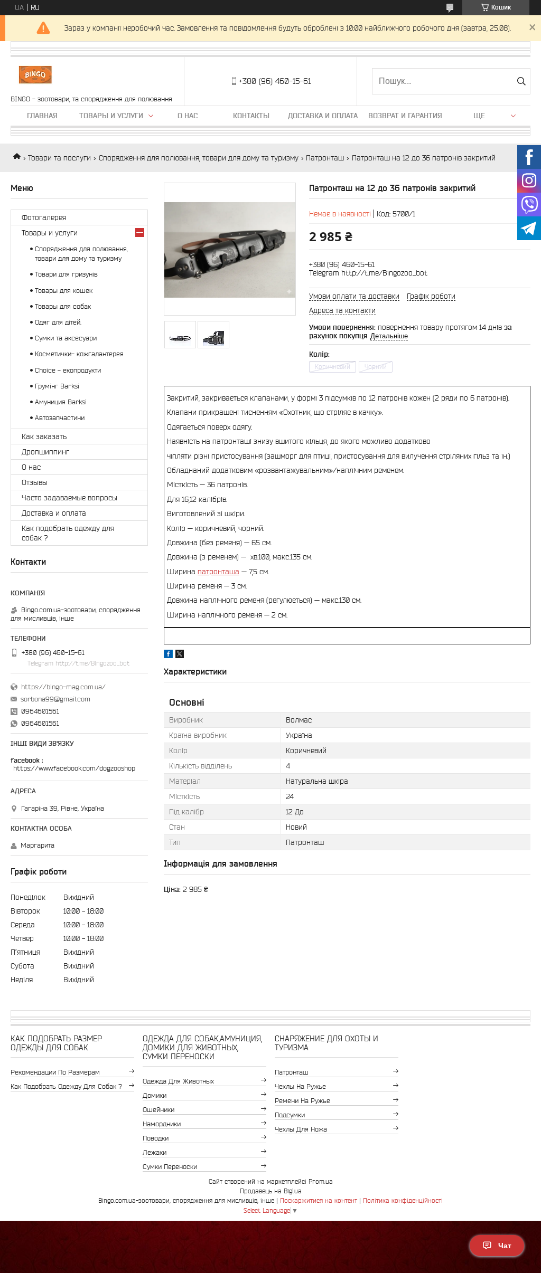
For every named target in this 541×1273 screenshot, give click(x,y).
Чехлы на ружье (300, 1086)
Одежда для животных (178, 1081)
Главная (42, 115)
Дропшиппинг (45, 452)
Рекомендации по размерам (55, 1072)
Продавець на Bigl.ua (271, 1191)
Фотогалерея (44, 217)
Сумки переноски (170, 1167)
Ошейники (158, 1110)
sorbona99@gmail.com (55, 699)
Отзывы (35, 482)
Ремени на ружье (302, 1101)
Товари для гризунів (66, 274)
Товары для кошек (63, 290)
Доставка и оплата (323, 115)
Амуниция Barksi (61, 402)
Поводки (156, 1138)
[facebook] (168, 655)
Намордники (162, 1124)
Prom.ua (321, 1181)
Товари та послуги (59, 158)
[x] (179, 655)
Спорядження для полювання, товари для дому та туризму (199, 158)
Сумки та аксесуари (66, 338)
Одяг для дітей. (58, 322)
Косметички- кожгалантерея (79, 354)
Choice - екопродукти (68, 370)
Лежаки (154, 1152)
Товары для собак (63, 306)
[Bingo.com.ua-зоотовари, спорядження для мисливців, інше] (35, 76)
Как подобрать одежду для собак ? (68, 533)
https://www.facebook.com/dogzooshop (74, 768)
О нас (188, 115)
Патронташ (325, 158)
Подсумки (290, 1115)
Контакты (251, 115)
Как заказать (44, 436)
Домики (154, 1095)
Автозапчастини (60, 418)
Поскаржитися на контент (318, 1200)
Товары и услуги (111, 115)
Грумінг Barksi (57, 386)
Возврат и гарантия (405, 115)
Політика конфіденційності (403, 1200)
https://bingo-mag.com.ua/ (63, 687)
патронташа (218, 571)
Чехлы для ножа (301, 1129)
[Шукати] (521, 81)
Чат (504, 1245)
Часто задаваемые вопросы (69, 497)
